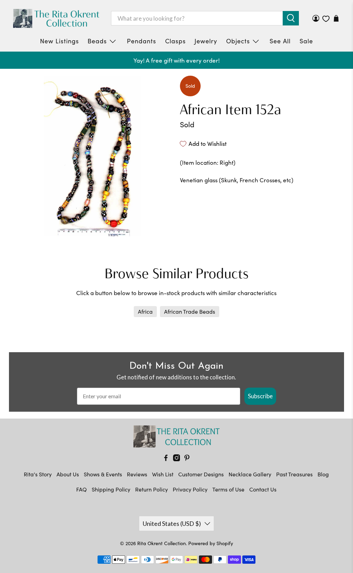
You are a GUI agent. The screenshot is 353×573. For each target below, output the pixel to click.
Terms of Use (228, 489)
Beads (97, 41)
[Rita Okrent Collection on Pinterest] (186, 459)
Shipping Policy (111, 489)
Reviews (137, 474)
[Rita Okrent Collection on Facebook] (165, 459)
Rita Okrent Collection (161, 543)
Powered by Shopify (210, 543)
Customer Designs (201, 474)
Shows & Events (103, 474)
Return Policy (151, 489)
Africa (145, 311)
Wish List (162, 474)
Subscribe (260, 396)
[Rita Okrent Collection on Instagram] (176, 459)
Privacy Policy (190, 489)
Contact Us (262, 489)
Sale (306, 41)
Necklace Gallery (250, 474)
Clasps (175, 41)
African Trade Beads (189, 311)
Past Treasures (294, 474)
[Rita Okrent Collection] (56, 18)
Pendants (141, 41)
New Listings (59, 41)
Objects (238, 41)
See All (280, 41)
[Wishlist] (326, 19)
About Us (68, 474)
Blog (323, 474)
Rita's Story (38, 474)
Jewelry (205, 41)
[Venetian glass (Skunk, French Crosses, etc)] (92, 156)
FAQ (81, 489)
